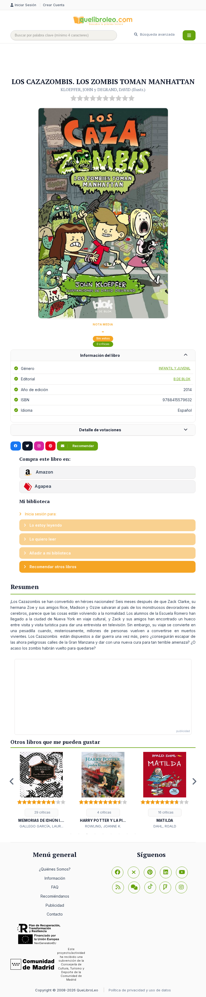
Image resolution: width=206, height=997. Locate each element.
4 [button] (95, 834)
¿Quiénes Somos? (55, 869)
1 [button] (70, 834)
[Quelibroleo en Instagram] (39, 446)
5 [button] (103, 834)
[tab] (103, 355)
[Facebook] (117, 872)
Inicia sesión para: (40, 514)
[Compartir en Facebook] (15, 446)
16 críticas (165, 812)
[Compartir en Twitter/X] (27, 446)
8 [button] (127, 834)
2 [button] (79, 834)
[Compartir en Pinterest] (50, 446)
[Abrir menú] (189, 35)
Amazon (44, 472)
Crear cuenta (53, 5)
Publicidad (55, 905)
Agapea (43, 486)
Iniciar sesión (26, 5)
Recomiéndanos (55, 896)
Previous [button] (11, 781)
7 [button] (119, 834)
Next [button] (194, 781)
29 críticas (42, 812)
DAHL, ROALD (164, 826)
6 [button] (111, 834)
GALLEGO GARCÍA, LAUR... (41, 826)
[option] (41, 790)
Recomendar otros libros (52, 566)
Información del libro (100, 355)
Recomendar (83, 446)
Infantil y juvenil (174, 368)
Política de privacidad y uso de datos (140, 990)
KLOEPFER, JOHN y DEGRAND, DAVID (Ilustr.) (103, 89)
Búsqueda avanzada (157, 34)
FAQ (54, 887)
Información (55, 878)
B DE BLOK (182, 379)
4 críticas (103, 812)
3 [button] (87, 834)
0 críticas (103, 344)
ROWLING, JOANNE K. (103, 826)
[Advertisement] (108, 61)
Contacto (55, 914)
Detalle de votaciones (100, 430)
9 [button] (135, 834)
